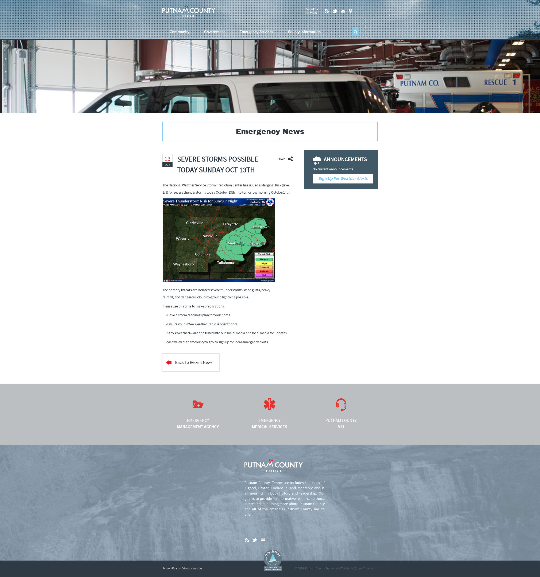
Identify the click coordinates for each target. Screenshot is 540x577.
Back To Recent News (193, 362)
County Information (304, 31)
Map (350, 10)
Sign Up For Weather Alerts (343, 178)
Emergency (198, 424)
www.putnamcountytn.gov (194, 342)
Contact (343, 10)
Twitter (335, 10)
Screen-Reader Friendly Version (182, 568)
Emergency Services (256, 31)
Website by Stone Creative (356, 568)
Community (179, 31)
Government (214, 31)
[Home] (188, 11)
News (327, 10)
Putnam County (341, 424)
